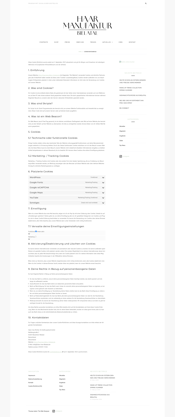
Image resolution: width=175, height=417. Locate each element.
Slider (121, 140)
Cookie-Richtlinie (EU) (35, 386)
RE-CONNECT (124, 108)
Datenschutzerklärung (35, 379)
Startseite (43, 42)
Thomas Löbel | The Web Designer (38, 411)
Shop (56, 42)
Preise (67, 42)
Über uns (80, 42)
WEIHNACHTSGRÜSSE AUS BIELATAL (132, 95)
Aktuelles (106, 42)
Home (80, 51)
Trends (93, 42)
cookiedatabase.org (56, 352)
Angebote (122, 136)
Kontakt (132, 42)
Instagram (126, 156)
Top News (122, 145)
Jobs (121, 42)
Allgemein (122, 131)
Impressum (31, 375)
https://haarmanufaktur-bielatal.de (49, 75)
